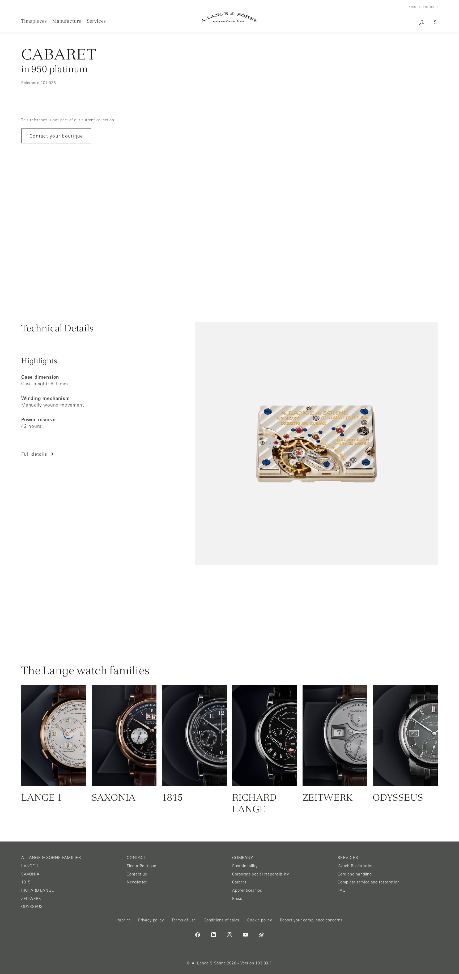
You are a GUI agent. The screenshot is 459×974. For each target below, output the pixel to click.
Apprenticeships (247, 890)
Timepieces (34, 21)
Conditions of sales (221, 920)
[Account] (422, 23)
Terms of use (184, 920)
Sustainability (245, 866)
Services (96, 21)
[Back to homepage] (229, 17)
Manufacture (67, 21)
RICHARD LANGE (37, 890)
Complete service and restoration (369, 882)
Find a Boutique (141, 866)
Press (237, 898)
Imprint (123, 920)
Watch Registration (355, 866)
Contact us (137, 874)
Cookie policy (259, 920)
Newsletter (137, 882)
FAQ (341, 890)
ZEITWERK (31, 898)
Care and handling (355, 874)
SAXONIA (30, 874)
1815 (26, 882)
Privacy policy (151, 920)
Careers (239, 882)
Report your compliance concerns (311, 920)
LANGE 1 (30, 866)
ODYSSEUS (31, 906)
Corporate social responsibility (260, 874)
